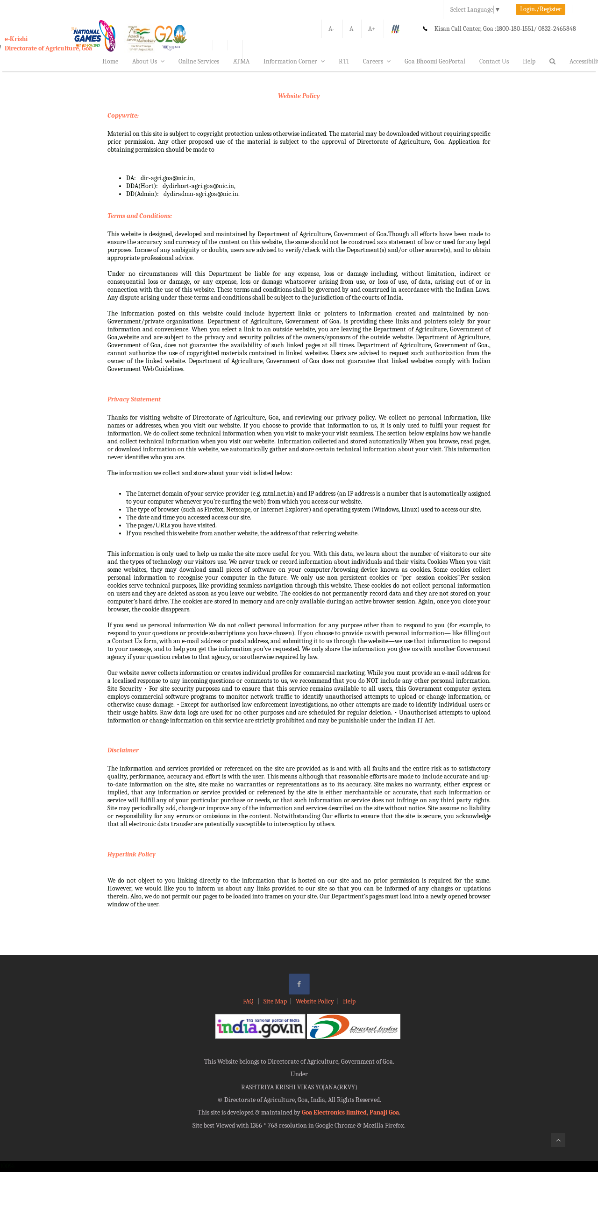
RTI (344, 61)
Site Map (275, 1001)
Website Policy (299, 96)
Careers (373, 61)
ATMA (241, 61)
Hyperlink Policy (131, 854)
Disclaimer (123, 750)
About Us (144, 61)
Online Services (198, 61)
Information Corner (290, 61)
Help (529, 61)
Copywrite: (123, 115)
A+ (372, 29)
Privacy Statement (134, 399)
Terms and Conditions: (139, 216)
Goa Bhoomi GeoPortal (435, 61)
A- (331, 29)
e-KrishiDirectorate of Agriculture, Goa (48, 43)
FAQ (249, 1001)
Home (110, 61)
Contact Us (494, 61)
